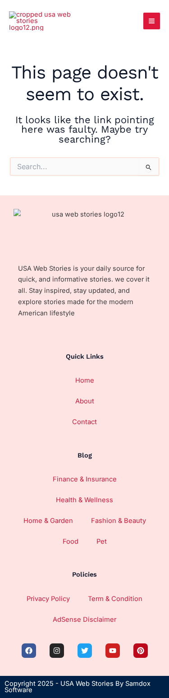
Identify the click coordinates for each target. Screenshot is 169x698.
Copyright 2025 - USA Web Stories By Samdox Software (78, 687)
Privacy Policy (48, 599)
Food (70, 541)
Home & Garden (48, 521)
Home (84, 380)
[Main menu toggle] (151, 21)
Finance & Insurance (85, 479)
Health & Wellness (84, 500)
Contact (84, 422)
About (84, 401)
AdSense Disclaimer (84, 619)
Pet (101, 541)
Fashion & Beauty (118, 521)
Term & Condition (115, 599)
